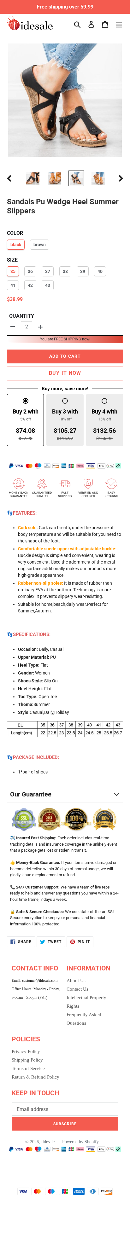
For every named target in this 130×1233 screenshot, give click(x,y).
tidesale (48, 1141)
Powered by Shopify (80, 1141)
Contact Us (77, 989)
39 (82, 271)
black (15, 244)
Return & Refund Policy (35, 1077)
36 (30, 271)
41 (12, 285)
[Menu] (119, 24)
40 (100, 271)
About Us (76, 980)
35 (12, 271)
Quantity (21, 316)
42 (30, 285)
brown (39, 244)
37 (47, 271)
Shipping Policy (27, 1059)
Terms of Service (28, 1068)
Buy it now (65, 373)
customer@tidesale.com (39, 980)
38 (65, 271)
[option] (33, 178)
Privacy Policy (26, 1051)
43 (47, 285)
